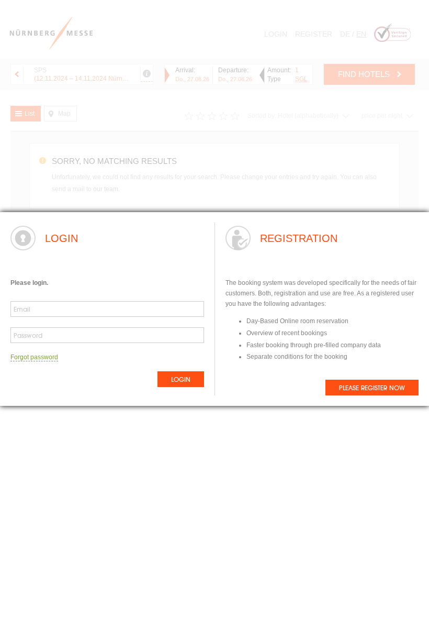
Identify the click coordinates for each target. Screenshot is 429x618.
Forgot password (34, 357)
